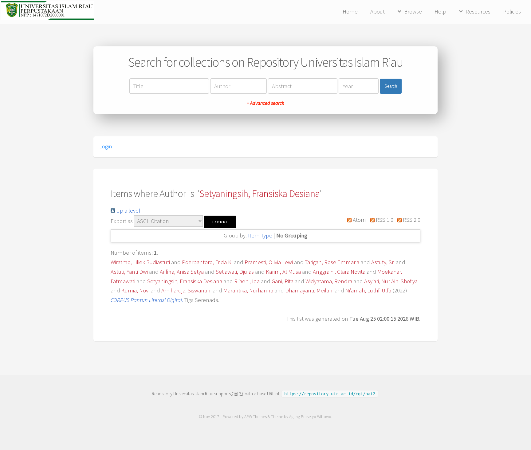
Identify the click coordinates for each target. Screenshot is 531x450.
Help (440, 11)
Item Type (260, 235)
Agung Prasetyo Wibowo (310, 416)
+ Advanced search (265, 103)
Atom (359, 219)
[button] (220, 222)
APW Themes (255, 416)
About (377, 11)
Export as (122, 221)
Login (105, 146)
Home (350, 11)
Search (390, 86)
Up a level (127, 210)
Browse (413, 11)
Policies (512, 11)
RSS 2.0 (411, 219)
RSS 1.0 (384, 219)
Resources (478, 11)
